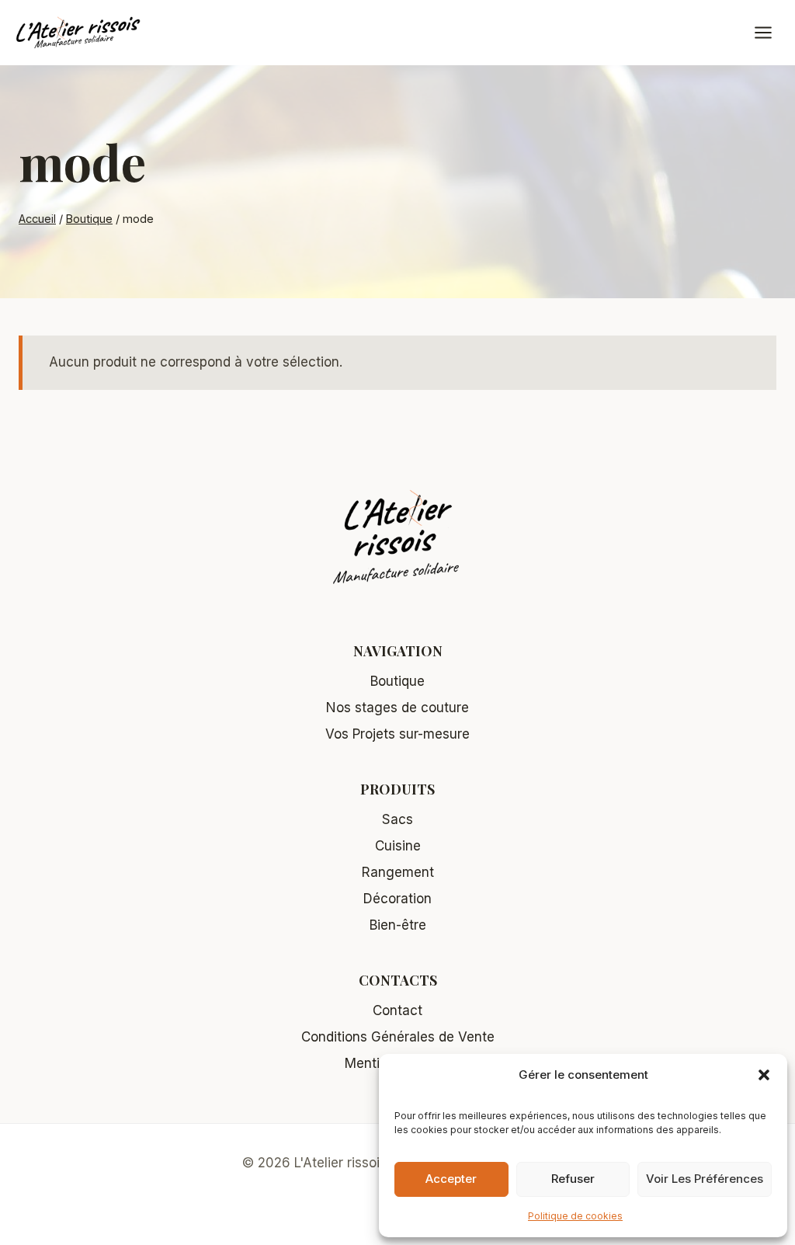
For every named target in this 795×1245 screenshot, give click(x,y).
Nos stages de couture (397, 707)
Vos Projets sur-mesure (397, 734)
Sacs (397, 819)
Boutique (397, 681)
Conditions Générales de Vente (398, 1037)
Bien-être (398, 925)
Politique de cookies (575, 1216)
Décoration (397, 898)
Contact (397, 1010)
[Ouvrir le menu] (771, 32)
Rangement (398, 872)
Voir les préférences (704, 1178)
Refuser (573, 1178)
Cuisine (398, 846)
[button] (764, 1075)
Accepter (451, 1178)
